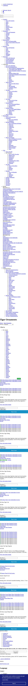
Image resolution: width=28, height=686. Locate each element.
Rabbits (7, 366)
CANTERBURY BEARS (9, 199)
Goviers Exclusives (13, 275)
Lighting (8, 37)
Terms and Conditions (8, 641)
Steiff (10, 85)
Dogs (7, 337)
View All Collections (10, 65)
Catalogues (5, 5)
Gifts (4, 150)
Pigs (7, 364)
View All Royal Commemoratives (16, 68)
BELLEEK (5, 194)
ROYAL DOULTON (8, 248)
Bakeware (11, 124)
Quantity (2, 407)
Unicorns (8, 376)
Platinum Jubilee (9, 295)
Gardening (8, 118)
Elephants (8, 344)
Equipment (11, 121)
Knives (10, 132)
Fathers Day (11, 156)
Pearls (10, 97)
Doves (7, 341)
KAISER (5, 227)
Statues (10, 112)
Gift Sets (8, 185)
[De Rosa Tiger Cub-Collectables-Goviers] (14, 499)
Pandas (7, 359)
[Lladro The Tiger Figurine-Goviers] (14, 532)
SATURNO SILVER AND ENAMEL (12, 251)
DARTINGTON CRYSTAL (9, 207)
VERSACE (5, 258)
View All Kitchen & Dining (15, 123)
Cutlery (10, 128)
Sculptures (11, 101)
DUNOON (5, 210)
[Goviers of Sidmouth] (14, 8)
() (3, 12)
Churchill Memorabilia (11, 313)
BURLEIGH (6, 195)
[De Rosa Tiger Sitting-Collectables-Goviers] (14, 424)
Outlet (4, 267)
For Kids (8, 181)
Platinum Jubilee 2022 (14, 73)
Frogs (7, 348)
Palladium (11, 174)
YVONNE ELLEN (7, 266)
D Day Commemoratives (11, 314)
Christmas (11, 163)
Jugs (7, 24)
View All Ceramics (10, 20)
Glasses (10, 79)
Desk (10, 144)
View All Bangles (13, 172)
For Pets (7, 182)
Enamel (10, 96)
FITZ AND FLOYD (7, 213)
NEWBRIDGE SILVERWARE (10, 237)
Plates (10, 77)
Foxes (7, 346)
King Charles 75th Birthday (12, 312)
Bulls (7, 332)
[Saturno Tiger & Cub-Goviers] (13, 573)
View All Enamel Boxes (14, 104)
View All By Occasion (14, 154)
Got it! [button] (14, 683)
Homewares (6, 115)
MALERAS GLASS (7, 230)
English (2, 671)
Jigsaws (10, 294)
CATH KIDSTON (7, 201)
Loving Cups (12, 276)
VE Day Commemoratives (12, 316)
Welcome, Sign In (7, 10)
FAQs (4, 639)
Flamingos (8, 345)
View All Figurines (10, 47)
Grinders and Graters (13, 131)
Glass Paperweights (10, 63)
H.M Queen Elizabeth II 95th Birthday (17, 74)
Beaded (7, 34)
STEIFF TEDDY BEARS (9, 254)
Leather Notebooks (10, 177)
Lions (7, 355)
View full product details (5, 404)
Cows (7, 335)
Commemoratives (7, 268)
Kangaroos (8, 353)
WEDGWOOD (6, 263)
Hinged (10, 176)
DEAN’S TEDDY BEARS (9, 209)
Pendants (11, 94)
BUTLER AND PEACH (8, 196)
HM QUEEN (9, 311)
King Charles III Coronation (12, 272)
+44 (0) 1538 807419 (8, 4)
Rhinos (7, 368)
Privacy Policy (6, 642)
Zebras (7, 377)
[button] (3, 460)
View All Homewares (11, 117)
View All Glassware (10, 58)
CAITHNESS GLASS (8, 198)
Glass (7, 36)
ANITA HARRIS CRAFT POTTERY (12, 189)
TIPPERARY (6, 255)
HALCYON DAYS (7, 222)
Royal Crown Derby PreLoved (13, 42)
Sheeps (7, 369)
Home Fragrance (12, 146)
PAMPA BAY (6, 240)
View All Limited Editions (15, 109)
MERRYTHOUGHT (8, 232)
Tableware (11, 135)
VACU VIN (5, 257)
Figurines (8, 29)
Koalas (7, 354)
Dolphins (8, 339)
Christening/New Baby (14, 160)
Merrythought (12, 86)
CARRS (5, 200)
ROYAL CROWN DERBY (9, 246)
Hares (7, 350)
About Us (5, 634)
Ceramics (5, 19)
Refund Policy (6, 643)
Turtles (7, 375)
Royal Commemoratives (11, 67)
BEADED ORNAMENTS (9, 192)
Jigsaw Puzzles (9, 114)
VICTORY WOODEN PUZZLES (11, 259)
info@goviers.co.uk (4, 663)
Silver (7, 50)
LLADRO (5, 228)
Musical (10, 106)
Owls (7, 358)
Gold (7, 49)
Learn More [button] (5, 679)
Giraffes (7, 349)
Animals (8, 33)
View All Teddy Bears (14, 83)
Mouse (7, 357)
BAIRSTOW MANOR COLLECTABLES (13, 191)
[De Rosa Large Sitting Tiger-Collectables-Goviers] (14, 603)
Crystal (7, 45)
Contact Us (5, 633)
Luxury (10, 95)
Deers (7, 336)
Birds (7, 331)
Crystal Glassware (10, 59)
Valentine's (11, 158)
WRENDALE (6, 264)
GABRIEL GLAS (7, 214)
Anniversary (11, 162)
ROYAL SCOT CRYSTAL (9, 249)
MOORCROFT (6, 234)
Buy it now (14, 411)
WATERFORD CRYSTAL (9, 262)
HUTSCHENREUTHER (9, 225)
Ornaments (5, 31)
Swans (7, 372)
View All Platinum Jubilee (14, 296)
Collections (5, 64)
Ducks (7, 342)
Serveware (11, 133)
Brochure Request (7, 636)
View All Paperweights (11, 41)
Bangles (10, 92)
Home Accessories (10, 137)
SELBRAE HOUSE (7, 253)
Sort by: (2, 324)
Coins (10, 284)
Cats (7, 333)
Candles (10, 141)
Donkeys (8, 340)
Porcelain (8, 38)
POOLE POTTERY (7, 241)
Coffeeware (11, 127)
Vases (7, 22)
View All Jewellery (13, 91)
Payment (5, 638)
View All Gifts (9, 151)
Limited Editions (10, 108)
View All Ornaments (10, 32)
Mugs (7, 23)
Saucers (10, 282)
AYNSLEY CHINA (7, 190)
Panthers (8, 360)
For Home (8, 183)
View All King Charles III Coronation (17, 273)
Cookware (11, 126)
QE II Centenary (9, 271)
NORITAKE (6, 239)
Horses (7, 351)
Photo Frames (12, 286)
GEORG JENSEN (7, 217)
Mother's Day (12, 155)
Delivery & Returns (7, 637)
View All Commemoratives (12, 269)
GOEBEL (5, 218)
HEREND (5, 223)
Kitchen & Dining (10, 122)
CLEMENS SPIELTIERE (9, 204)
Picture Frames (9, 27)
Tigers (7, 373)
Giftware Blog (6, 646)
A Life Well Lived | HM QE (15, 69)
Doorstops (11, 145)
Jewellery (8, 90)
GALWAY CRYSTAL (8, 216)
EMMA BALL (6, 212)
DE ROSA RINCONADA (9, 208)
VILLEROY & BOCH (8, 260)
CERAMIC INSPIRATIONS (9, 203)
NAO (4, 236)
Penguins (8, 363)
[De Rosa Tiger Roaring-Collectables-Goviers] (14, 465)
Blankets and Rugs (13, 140)
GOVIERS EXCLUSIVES (9, 219)
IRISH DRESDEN (7, 226)
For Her (7, 178)
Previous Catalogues (7, 645)
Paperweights (6, 40)
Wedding (11, 159)
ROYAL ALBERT (7, 245)
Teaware (10, 136)
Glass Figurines (9, 61)
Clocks (7, 28)
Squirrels (8, 371)
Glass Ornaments (9, 60)
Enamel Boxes (9, 103)
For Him (8, 180)
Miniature (8, 54)
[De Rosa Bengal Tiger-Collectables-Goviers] (14, 388)
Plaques (7, 25)
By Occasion (9, 153)
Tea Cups (11, 281)
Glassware (5, 56)
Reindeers (8, 367)
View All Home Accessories (15, 138)
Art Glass (8, 99)
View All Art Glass (13, 100)
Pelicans (7, 362)
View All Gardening (13, 119)
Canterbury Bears (13, 87)
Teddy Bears (11, 76)
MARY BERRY (6, 231)
